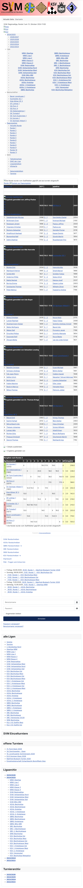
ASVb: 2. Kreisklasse (27, 87)
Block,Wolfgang (59, 434)
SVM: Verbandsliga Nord (27, 68)
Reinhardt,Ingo (58, 440)
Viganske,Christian (14, 227)
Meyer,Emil (11, 418)
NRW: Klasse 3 (27, 60)
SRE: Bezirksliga (62, 60)
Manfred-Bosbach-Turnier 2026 (19, 759)
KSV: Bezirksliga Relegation (62, 90)
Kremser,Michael (59, 221)
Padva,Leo (57, 227)
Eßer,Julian (57, 383)
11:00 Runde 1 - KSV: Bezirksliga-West (22, 575)
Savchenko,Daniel (59, 217)
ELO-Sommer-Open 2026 (16, 756)
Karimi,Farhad (12, 421)
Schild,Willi (11, 274)
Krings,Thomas (58, 418)
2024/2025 (11, 34)
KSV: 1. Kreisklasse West (62, 82)
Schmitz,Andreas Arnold (62, 324)
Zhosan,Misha (12, 340)
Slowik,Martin (58, 236)
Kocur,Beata (57, 337)
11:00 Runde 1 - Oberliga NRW (35, 585)
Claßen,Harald (58, 374)
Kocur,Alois (57, 318)
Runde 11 (13, 152)
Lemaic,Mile (11, 430)
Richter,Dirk (11, 267)
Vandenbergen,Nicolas (15, 217)
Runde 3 (13, 133)
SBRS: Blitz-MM (62, 58)
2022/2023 (14, 47)
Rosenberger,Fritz (59, 240)
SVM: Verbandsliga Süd (27, 73)
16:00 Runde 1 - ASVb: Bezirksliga (20, 587)
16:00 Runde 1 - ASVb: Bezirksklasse (21, 589)
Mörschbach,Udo (13, 424)
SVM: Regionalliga (27, 65)
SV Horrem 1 (15, 118)
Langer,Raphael (12, 321)
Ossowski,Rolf (12, 337)
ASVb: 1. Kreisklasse (27, 85)
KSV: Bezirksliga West (62, 73)
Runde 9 (13, 148)
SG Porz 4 (14, 108)
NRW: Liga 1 (27, 56)
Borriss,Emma (12, 283)
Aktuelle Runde (16, 126)
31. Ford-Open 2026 (14, 749)
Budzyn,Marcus (12, 387)
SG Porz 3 (14, 106)
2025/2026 (14, 39)
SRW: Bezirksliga (62, 68)
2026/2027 (14, 37)
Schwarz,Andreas (13, 371)
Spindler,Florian (59, 230)
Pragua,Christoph (13, 437)
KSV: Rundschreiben (11, 556)
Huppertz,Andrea (59, 290)
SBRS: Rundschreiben (11, 546)
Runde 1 (13, 128)
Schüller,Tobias (58, 274)
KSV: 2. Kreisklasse (62, 85)
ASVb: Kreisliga (27, 82)
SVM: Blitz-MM (27, 75)
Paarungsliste (12, 123)
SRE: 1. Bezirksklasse (62, 63)
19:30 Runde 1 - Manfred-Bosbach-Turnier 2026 (41, 570)
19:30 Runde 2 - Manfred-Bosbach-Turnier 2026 (40, 582)
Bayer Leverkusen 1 (17, 96)
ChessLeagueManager (45, 533)
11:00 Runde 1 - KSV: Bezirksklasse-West (23, 580)
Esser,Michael (58, 368)
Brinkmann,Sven (13, 221)
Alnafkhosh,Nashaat (14, 233)
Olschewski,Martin (60, 437)
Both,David (11, 380)
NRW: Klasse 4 (27, 63)
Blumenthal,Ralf (12, 236)
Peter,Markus (11, 290)
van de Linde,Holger (60, 340)
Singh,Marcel (58, 271)
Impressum (7, 559)
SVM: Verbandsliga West (27, 70)
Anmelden (41, 619)
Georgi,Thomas (12, 440)
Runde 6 (13, 140)
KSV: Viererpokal (62, 87)
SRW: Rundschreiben (11, 552)
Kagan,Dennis (58, 233)
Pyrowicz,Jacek (59, 330)
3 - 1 (45, 217)
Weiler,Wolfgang (13, 327)
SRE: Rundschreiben (11, 549)
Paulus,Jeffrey (58, 224)
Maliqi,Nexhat (12, 280)
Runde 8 (13, 145)
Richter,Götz (11, 434)
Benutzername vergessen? (13, 626)
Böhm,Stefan (58, 371)
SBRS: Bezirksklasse (62, 53)
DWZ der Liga (15, 161)
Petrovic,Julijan (58, 390)
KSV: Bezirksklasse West (62, 78)
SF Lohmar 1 (15, 104)
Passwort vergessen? (11, 624)
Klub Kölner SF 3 (16, 101)
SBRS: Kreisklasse (62, 56)
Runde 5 (13, 138)
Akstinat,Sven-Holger (15, 324)
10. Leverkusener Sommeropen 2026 (21, 754)
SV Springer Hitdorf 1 (18, 121)
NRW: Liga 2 (27, 58)
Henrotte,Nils (58, 267)
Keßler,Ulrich (11, 377)
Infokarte (13, 166)
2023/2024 (14, 44)
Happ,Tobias (57, 321)
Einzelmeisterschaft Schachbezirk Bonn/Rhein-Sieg (26, 761)
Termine (13, 174)
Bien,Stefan (57, 421)
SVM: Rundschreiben (11, 539)
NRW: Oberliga (27, 53)
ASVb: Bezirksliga (27, 78)
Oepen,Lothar (58, 283)
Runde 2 (13, 130)
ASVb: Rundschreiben (11, 543)
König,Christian (12, 318)
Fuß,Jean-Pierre (13, 374)
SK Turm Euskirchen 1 (18, 116)
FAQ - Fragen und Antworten (14, 562)
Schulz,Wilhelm (58, 427)
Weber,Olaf (11, 330)
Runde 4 (13, 135)
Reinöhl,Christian (13, 368)
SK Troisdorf (15, 113)
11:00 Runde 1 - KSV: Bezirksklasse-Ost (22, 577)
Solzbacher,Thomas (14, 287)
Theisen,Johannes (13, 427)
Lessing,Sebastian (60, 380)
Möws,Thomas (12, 390)
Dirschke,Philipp (13, 333)
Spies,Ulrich (57, 277)
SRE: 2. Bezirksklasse (62, 65)
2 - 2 (46, 224)
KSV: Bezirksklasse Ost (62, 75)
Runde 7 (13, 143)
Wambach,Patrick (13, 271)
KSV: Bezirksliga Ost (62, 70)
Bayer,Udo (57, 327)
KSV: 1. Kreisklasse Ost (62, 80)
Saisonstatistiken (16, 171)
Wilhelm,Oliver (58, 287)
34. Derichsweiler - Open (16, 751)
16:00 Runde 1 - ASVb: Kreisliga (20, 592)
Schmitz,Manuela (59, 333)
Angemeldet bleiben (13, 614)
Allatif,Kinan (57, 430)
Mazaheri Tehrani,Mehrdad (63, 377)
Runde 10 (13, 150)
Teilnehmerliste (16, 159)
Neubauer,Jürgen (13, 224)
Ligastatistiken (15, 164)
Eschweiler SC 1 (16, 99)
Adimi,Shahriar (12, 240)
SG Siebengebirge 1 (17, 111)
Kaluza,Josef (58, 280)
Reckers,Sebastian (14, 230)
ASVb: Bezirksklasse (27, 80)
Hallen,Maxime (12, 383)
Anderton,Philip (12, 277)
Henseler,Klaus (58, 387)
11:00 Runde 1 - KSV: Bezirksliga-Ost (37, 572)
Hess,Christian (58, 424)
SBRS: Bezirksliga (27, 90)
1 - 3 (45, 221)
